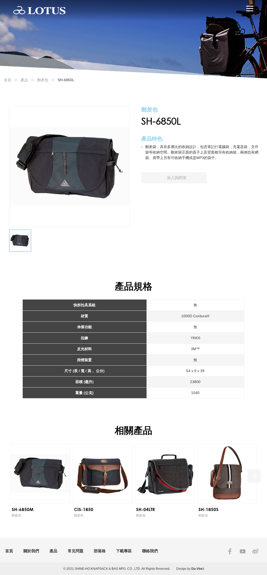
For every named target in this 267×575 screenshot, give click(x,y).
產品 (24, 80)
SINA (255, 551)
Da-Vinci (197, 569)
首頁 (7, 80)
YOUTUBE (242, 551)
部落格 (100, 551)
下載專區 (124, 551)
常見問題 (75, 551)
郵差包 (42, 80)
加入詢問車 (176, 177)
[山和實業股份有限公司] (39, 10)
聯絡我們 (150, 551)
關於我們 (31, 551)
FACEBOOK (230, 551)
